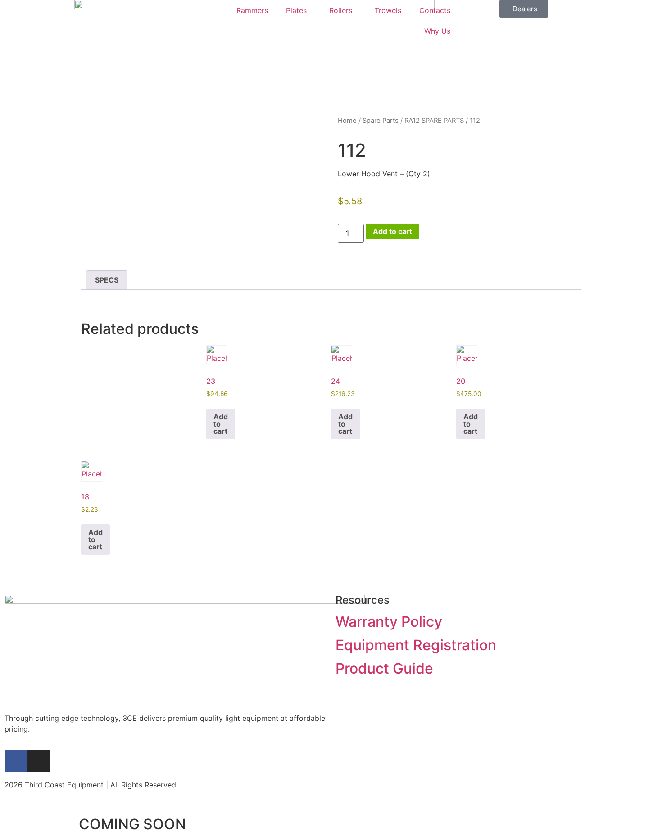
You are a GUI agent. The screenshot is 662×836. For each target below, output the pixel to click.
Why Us (437, 31)
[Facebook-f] (16, 761)
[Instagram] (38, 761)
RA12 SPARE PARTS (434, 121)
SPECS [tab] (106, 279)
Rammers (252, 10)
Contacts (434, 10)
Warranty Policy (389, 621)
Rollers (340, 10)
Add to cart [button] (220, 424)
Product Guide (384, 668)
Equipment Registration (416, 645)
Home (347, 121)
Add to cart (392, 231)
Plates (296, 10)
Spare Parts (381, 121)
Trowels (388, 10)
